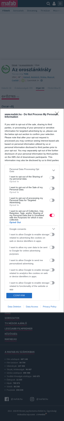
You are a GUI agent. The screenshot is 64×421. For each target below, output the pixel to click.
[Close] (58, 115)
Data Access (32, 306)
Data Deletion (14, 306)
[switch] (52, 177)
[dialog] (32, 210)
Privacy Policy (49, 306)
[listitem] (32, 170)
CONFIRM (19, 295)
